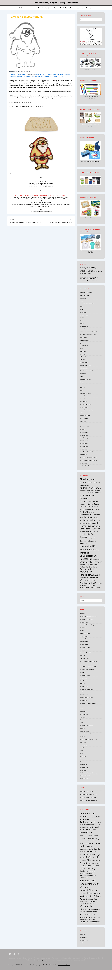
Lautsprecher (83, 354)
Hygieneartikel (87, 509)
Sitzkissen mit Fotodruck (86, 404)
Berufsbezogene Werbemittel (87, 303)
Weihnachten (83, 429)
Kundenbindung (83, 351)
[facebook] (10, 954)
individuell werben (62, 74)
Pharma (82, 382)
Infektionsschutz (84, 345)
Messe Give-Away (89, 525)
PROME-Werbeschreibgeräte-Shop (88, 800)
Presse (81, 390)
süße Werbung (26, 76)
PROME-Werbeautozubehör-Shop (88, 797)
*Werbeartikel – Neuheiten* (86, 292)
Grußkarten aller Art (84, 506)
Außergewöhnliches (40, 74)
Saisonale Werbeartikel (85, 393)
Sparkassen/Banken (85, 415)
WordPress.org (83, 943)
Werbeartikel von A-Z (32, 8)
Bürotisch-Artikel (96, 490)
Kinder (81, 348)
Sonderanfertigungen (85, 412)
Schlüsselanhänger (84, 396)
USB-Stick (96, 559)
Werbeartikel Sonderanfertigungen (88, 457)
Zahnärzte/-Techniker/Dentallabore (88, 466)
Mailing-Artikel (83, 357)
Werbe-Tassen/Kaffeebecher (87, 452)
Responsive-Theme (64, 965)
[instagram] (18, 954)
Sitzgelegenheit (83, 401)
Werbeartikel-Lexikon (50, 8)
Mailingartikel (83, 359)
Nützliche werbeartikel (85, 365)
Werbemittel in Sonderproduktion (53, 76)
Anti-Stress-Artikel (84, 295)
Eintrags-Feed (83, 937)
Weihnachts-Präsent (37, 76)
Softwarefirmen (84, 407)
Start (20, 8)
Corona (81, 320)
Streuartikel (83, 421)
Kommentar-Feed (84, 940)
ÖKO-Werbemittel (84, 368)
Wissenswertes (83, 463)
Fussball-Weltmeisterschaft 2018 (88, 334)
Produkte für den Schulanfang (89, 532)
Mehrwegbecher (84, 362)
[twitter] (14, 954)
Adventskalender (91, 482)
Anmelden (82, 934)
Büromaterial (88, 490)
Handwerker (91, 506)
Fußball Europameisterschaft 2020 (88, 331)
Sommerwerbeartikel (88, 541)
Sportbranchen (85, 543)
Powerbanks (83, 531)
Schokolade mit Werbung (87, 539)
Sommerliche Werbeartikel (86, 410)
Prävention (82, 387)
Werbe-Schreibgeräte (85, 438)
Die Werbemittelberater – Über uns (71, 8)
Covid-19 (82, 323)
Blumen (81, 309)
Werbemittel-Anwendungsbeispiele (88, 460)
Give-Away (93, 504)
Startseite (82, 613)
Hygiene (82, 343)
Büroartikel (82, 317)
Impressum (90, 8)
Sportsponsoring (84, 418)
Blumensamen (83, 312)
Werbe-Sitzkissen (84, 440)
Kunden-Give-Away (89, 517)
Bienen (81, 306)
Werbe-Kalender (84, 435)
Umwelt (81, 424)
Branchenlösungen (84, 315)
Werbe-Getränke (84, 432)
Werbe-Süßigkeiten (84, 446)
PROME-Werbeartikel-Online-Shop (88, 794)
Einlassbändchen (84, 326)
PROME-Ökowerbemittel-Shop (87, 791)
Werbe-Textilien (83, 454)
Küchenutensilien (87, 520)
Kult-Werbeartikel (94, 515)
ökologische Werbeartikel (90, 587)
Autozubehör (83, 298)
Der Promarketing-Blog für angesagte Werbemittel (56, 3)
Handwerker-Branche (85, 340)
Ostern (81, 376)
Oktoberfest (83, 373)
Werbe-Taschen (84, 449)
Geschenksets (83, 337)
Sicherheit (82, 398)
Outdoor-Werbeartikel (85, 379)
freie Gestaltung (51, 74)
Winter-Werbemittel (90, 585)
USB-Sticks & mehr (84, 426)
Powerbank (82, 385)
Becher (81, 301)
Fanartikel (82, 329)
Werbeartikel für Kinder (88, 569)
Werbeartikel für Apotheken (89, 567)
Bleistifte (82, 490)
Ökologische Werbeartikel (86, 370)
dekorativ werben (84, 493)
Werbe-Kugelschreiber (88, 565)
